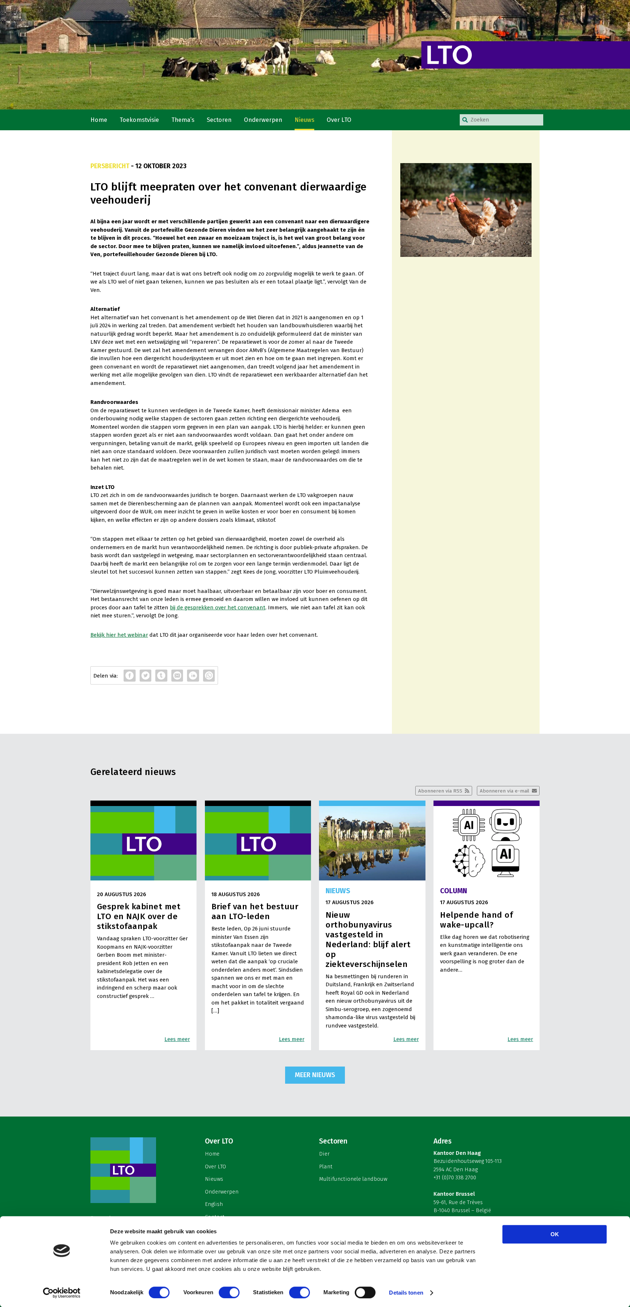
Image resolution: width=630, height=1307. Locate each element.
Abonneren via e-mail (504, 791)
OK (555, 1234)
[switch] (229, 1292)
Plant (325, 1166)
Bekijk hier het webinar (119, 635)
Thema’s (182, 119)
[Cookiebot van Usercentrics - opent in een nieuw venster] (62, 1292)
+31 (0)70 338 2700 (454, 1177)
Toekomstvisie (139, 119)
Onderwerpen (263, 119)
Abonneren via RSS (440, 791)
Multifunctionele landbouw (353, 1179)
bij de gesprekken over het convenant (217, 607)
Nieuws (304, 119)
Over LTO (339, 119)
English (214, 1204)
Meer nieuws (315, 1075)
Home (98, 119)
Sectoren (219, 119)
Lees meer (177, 1039)
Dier (324, 1153)
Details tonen (406, 1292)
